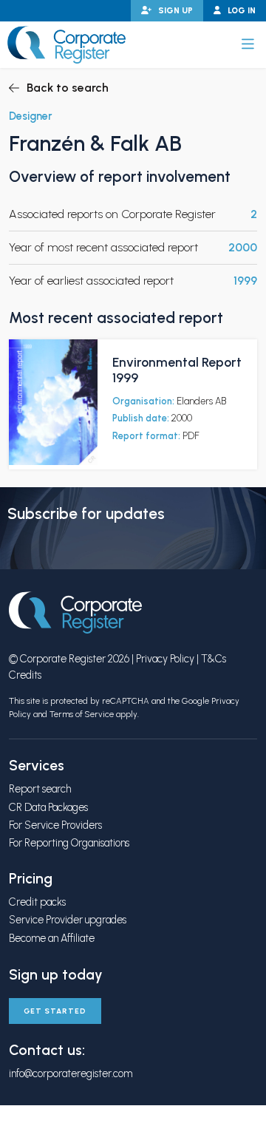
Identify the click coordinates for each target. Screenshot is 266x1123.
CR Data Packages (48, 807)
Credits (25, 675)
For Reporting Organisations (69, 842)
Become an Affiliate (52, 938)
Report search (40, 788)
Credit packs (37, 902)
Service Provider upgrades (67, 919)
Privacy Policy (165, 658)
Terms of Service (82, 714)
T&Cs (213, 658)
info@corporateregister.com (70, 1073)
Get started (55, 1011)
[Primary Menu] (248, 44)
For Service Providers (55, 825)
